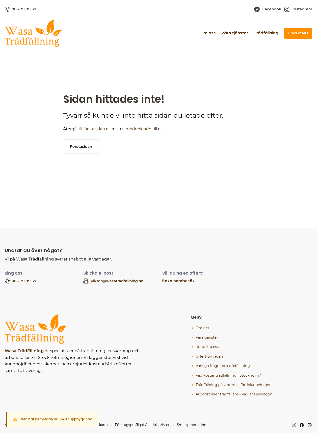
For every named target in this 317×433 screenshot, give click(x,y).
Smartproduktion (191, 425)
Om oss (208, 33)
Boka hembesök (178, 280)
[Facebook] (301, 425)
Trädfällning (266, 33)
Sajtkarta (100, 425)
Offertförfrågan (209, 356)
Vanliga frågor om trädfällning (223, 366)
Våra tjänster (234, 33)
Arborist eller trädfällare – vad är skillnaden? (235, 394)
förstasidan (94, 129)
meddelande (138, 129)
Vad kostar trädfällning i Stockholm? (228, 375)
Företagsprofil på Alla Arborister (142, 425)
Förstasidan (81, 146)
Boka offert (298, 33)
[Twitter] (309, 425)
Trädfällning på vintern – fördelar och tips (233, 385)
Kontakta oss (207, 347)
